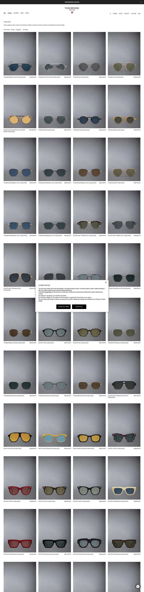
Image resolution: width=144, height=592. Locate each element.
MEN (5, 13)
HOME (22, 13)
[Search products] (110, 13)
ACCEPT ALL (79, 306)
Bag (139, 13)
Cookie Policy (48, 292)
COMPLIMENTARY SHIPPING (72, 2)
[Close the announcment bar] (141, 2)
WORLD (27, 13)
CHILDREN (16, 13)
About (121, 13)
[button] (138, 586)
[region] (72, 296)
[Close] (106, 282)
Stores (115, 13)
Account (133, 13)
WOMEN (9, 13)
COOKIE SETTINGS (63, 306)
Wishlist (127, 13)
